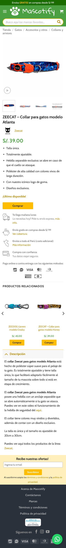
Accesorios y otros (36, 30)
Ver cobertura (19, 233)
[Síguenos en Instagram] (42, 532)
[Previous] (8, 67)
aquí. (39, 410)
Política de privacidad (33, 513)
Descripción (17, 354)
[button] (5, 11)
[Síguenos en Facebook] (36, 532)
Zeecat (19, 130)
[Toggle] (6, 354)
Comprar (17, 205)
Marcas (33, 501)
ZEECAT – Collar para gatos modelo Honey (49, 328)
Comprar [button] (16, 342)
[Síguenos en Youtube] (47, 532)
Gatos (18, 30)
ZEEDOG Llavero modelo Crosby (17, 328)
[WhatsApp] (57, 539)
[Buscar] (59, 22)
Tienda (7, 30)
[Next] (58, 67)
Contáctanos (33, 495)
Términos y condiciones (33, 507)
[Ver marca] (7, 130)
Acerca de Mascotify (33, 489)
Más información (21, 245)
